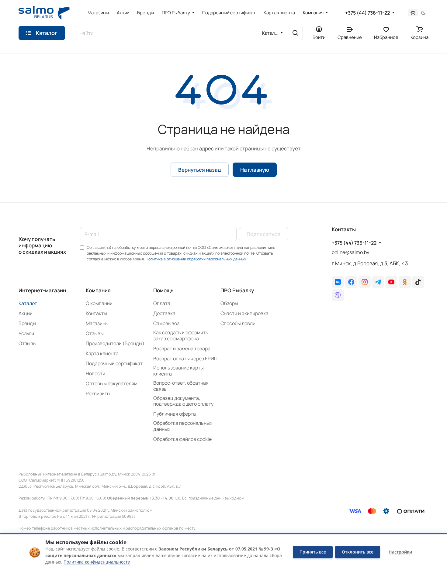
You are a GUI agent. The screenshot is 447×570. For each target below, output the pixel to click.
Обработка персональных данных (182, 426)
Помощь (163, 290)
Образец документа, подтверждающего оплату (183, 401)
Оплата (161, 303)
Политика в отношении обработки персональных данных (196, 259)
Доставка (164, 313)
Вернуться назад (199, 169)
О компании (99, 303)
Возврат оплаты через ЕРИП (185, 358)
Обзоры (229, 303)
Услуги (26, 333)
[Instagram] (365, 282)
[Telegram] (378, 282)
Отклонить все (357, 552)
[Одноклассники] (405, 282)
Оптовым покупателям (111, 383)
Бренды (27, 323)
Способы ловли (237, 323)
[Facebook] (351, 282)
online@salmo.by (350, 252)
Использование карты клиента (178, 370)
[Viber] (338, 295)
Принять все (313, 552)
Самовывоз (166, 323)
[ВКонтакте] (338, 282)
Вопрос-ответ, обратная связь (181, 385)
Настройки (400, 552)
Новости (95, 373)
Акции (26, 313)
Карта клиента (102, 353)
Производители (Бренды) (115, 343)
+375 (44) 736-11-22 (367, 13)
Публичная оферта (174, 413)
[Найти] (295, 33)
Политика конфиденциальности (97, 562)
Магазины (97, 323)
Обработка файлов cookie (182, 439)
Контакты (96, 313)
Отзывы (27, 343)
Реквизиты (98, 393)
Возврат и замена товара (181, 348)
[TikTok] (418, 282)
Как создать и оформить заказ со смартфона (180, 335)
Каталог (28, 303)
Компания (98, 290)
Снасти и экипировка (244, 313)
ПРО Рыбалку (237, 290)
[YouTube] (391, 282)
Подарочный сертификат (114, 363)
